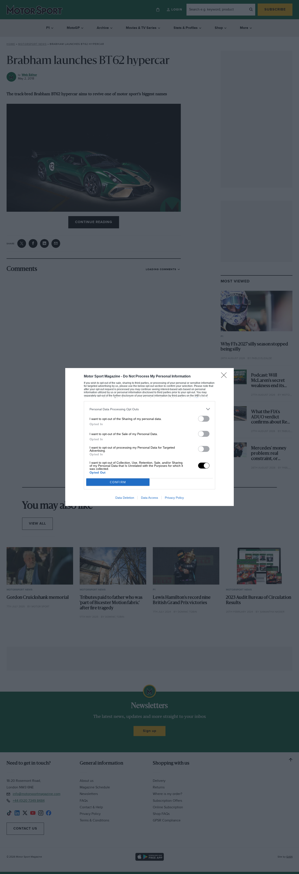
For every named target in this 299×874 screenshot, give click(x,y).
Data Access (149, 497)
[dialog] (149, 437)
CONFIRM (118, 482)
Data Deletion (124, 497)
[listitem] (149, 409)
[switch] (203, 419)
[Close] (225, 376)
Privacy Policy (174, 497)
